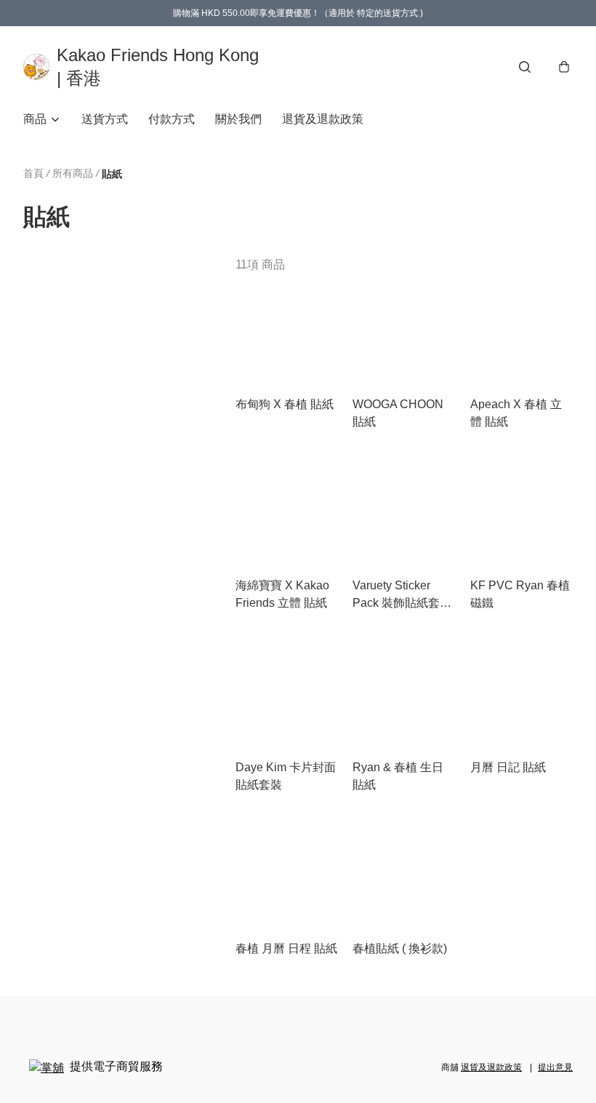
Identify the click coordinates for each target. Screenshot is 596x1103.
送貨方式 (104, 119)
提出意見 (555, 1067)
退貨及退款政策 (322, 119)
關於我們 (238, 119)
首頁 (33, 173)
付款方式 (171, 119)
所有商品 (72, 173)
